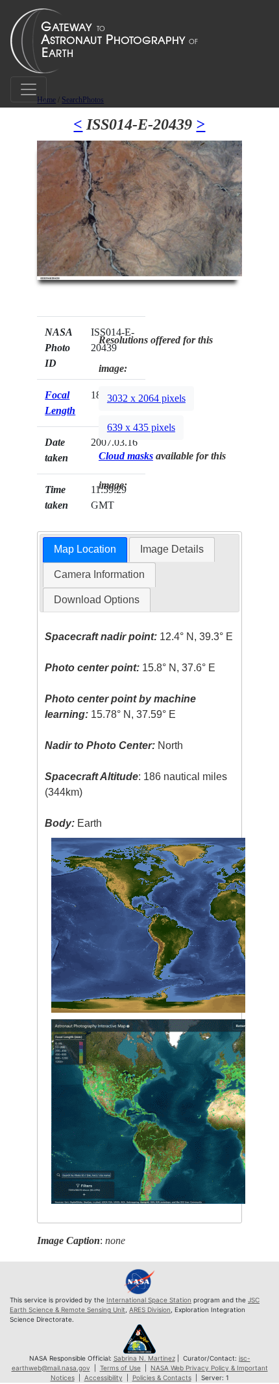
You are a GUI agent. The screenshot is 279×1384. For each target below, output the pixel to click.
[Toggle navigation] (28, 89)
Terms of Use (120, 1368)
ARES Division (150, 1309)
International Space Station (148, 1300)
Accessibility (103, 1377)
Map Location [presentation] (85, 549)
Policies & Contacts (161, 1377)
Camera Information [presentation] (99, 574)
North (114, 745)
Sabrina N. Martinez (144, 1358)
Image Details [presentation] (172, 549)
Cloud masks (126, 455)
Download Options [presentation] (97, 599)
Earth (73, 823)
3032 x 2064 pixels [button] (146, 398)
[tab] (85, 549)
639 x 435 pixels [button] (141, 427)
